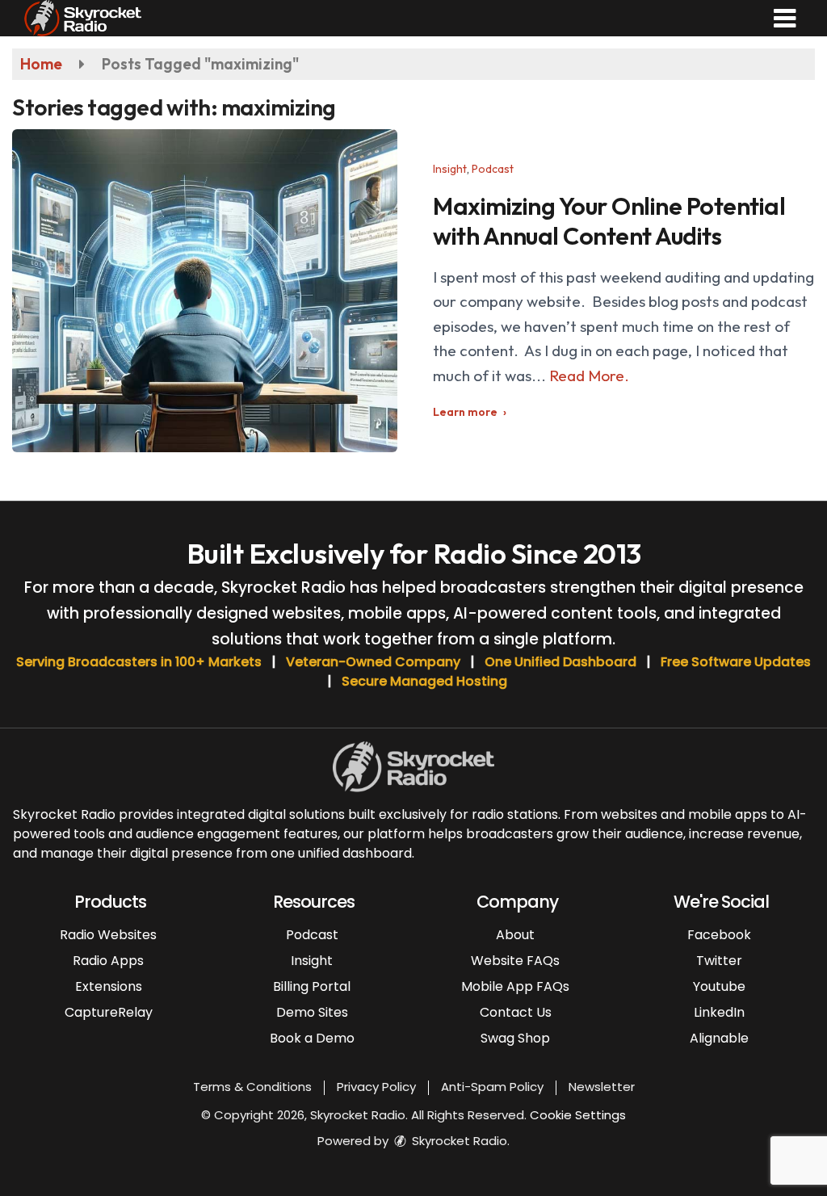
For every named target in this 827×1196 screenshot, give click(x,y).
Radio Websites (108, 934)
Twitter (719, 960)
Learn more (465, 412)
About (515, 934)
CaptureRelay (109, 1012)
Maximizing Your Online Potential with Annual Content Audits (609, 221)
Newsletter (602, 1086)
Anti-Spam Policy (492, 1086)
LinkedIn (719, 1012)
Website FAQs (515, 960)
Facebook (719, 934)
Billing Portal (312, 986)
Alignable (719, 1038)
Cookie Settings (578, 1114)
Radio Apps (108, 960)
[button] (784, 18)
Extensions (108, 986)
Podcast (493, 169)
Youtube (719, 986)
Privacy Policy (376, 1086)
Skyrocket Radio (458, 1140)
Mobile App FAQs (515, 986)
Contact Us (516, 1012)
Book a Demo (312, 1038)
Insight (450, 169)
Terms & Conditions (252, 1086)
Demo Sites (312, 1012)
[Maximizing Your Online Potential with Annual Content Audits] (204, 290)
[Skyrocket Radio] (82, 16)
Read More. (589, 375)
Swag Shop (515, 1038)
